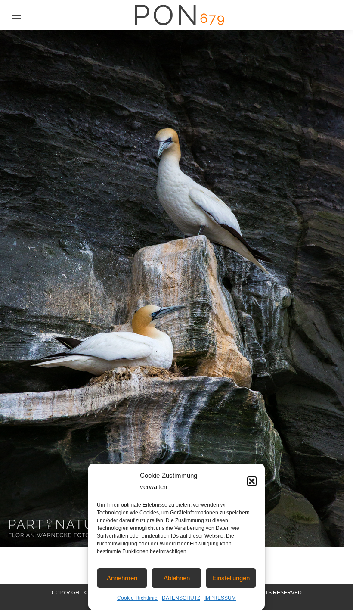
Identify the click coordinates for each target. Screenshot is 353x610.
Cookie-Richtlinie (137, 598)
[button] (252, 481)
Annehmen (122, 578)
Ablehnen (177, 578)
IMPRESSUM (220, 598)
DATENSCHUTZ (181, 598)
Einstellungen (231, 578)
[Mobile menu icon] (16, 15)
